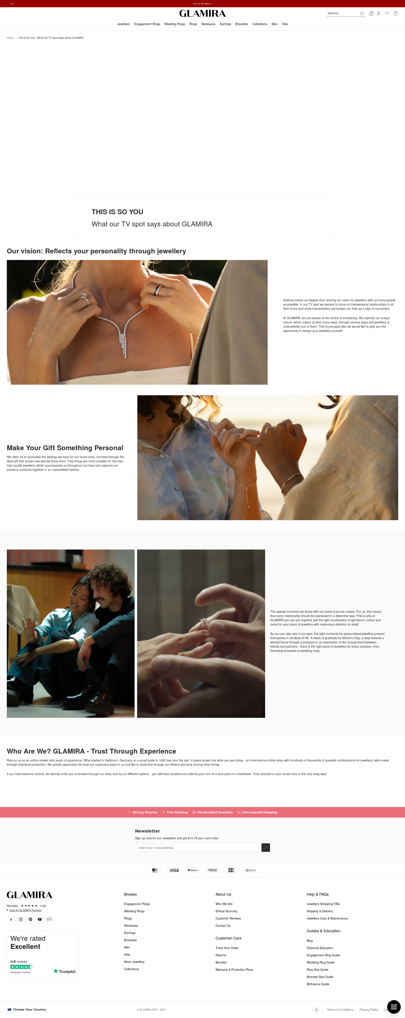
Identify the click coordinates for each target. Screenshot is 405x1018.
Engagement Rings (137, 904)
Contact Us (223, 925)
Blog (49, 919)
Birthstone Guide (318, 984)
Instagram (20, 919)
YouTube (40, 919)
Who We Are (224, 904)
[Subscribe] (265, 847)
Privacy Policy (369, 1009)
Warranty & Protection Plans (234, 969)
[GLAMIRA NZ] (202, 13)
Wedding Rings (134, 911)
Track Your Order (227, 948)
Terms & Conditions (340, 1009)
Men (127, 947)
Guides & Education (324, 930)
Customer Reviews (228, 918)
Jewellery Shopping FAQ (323, 904)
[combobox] (346, 13)
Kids (127, 954)
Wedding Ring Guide (321, 962)
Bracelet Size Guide (320, 977)
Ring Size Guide (317, 969)
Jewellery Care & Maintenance (327, 918)
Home (10, 37)
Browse (130, 894)
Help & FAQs (318, 894)
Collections (131, 969)
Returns (221, 955)
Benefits (221, 962)
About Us (223, 894)
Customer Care (229, 938)
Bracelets (130, 940)
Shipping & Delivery (320, 911)
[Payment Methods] (203, 870)
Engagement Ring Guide (323, 955)
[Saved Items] (387, 13)
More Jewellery (134, 961)
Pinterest (30, 919)
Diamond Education (320, 948)
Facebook (11, 919)
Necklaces (131, 925)
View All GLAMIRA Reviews (25, 910)
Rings (128, 918)
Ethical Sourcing (226, 911)
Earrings (129, 933)
